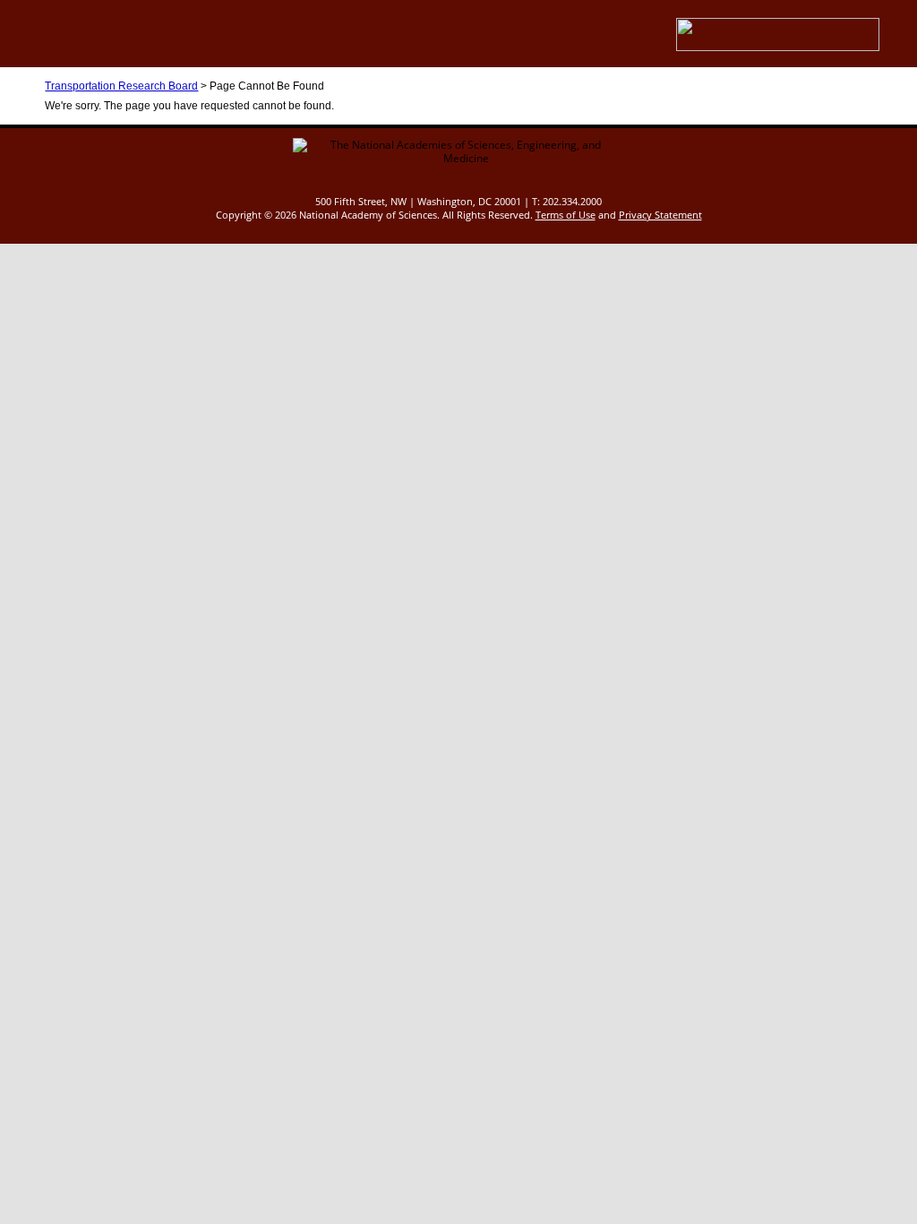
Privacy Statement (660, 214)
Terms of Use (566, 214)
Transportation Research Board (121, 86)
